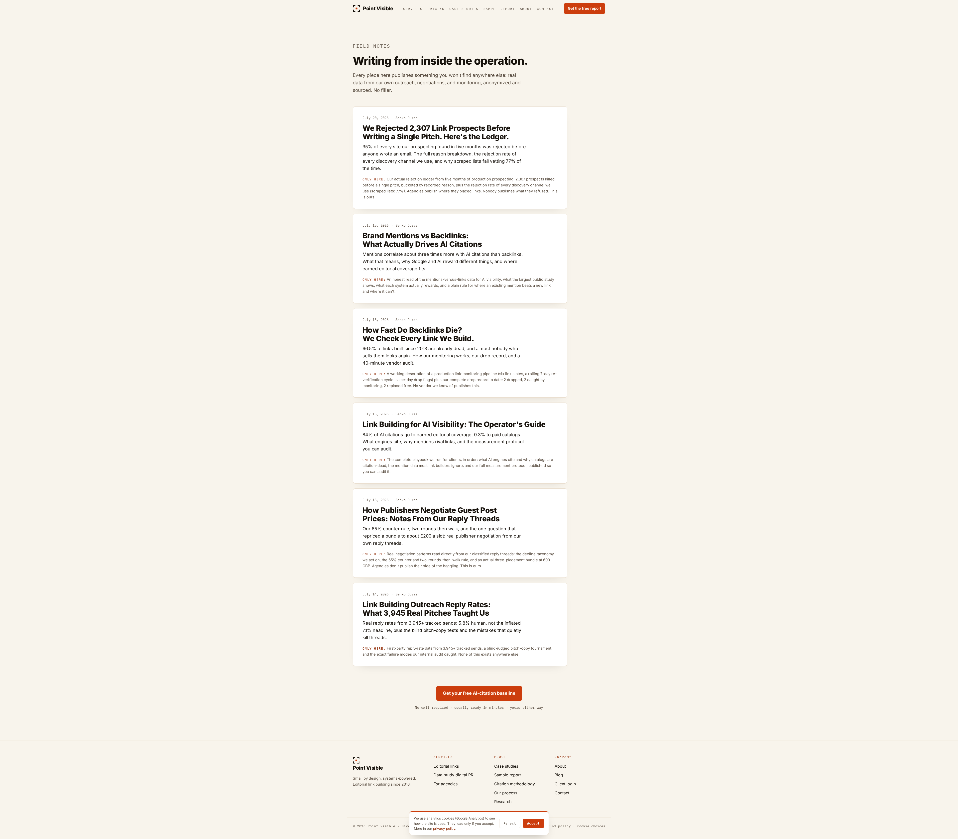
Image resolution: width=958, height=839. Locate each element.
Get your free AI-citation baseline (479, 693)
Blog (559, 774)
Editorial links (446, 766)
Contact (545, 9)
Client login (565, 783)
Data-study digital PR (453, 774)
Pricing (436, 9)
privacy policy (444, 829)
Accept (533, 823)
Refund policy (557, 826)
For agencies (446, 783)
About (526, 9)
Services (413, 9)
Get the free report (584, 8)
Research (502, 801)
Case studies (463, 9)
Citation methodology (514, 783)
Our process (505, 792)
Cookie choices (591, 826)
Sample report (499, 9)
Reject (509, 823)
